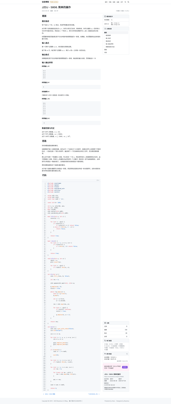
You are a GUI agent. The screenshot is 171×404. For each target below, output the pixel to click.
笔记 (115, 333)
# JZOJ (127, 11)
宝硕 (105, 381)
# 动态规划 (114, 346)
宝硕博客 (45, 2)
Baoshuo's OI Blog (62, 401)
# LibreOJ (107, 346)
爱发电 (124, 367)
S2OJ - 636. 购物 (50, 394)
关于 (122, 2)
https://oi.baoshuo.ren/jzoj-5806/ (114, 376)
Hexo (113, 401)
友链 (118, 2)
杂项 (115, 336)
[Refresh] (127, 353)
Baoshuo (126, 401)
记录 (115, 326)
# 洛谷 (106, 344)
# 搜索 (118, 11)
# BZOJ (122, 348)
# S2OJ (111, 344)
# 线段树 (111, 348)
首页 (106, 2)
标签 (114, 2)
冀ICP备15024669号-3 (75, 401)
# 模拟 (106, 348)
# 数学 (116, 344)
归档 (110, 2)
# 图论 (122, 11)
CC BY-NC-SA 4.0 (109, 385)
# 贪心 (117, 348)
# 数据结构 (121, 346)
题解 (51, 11)
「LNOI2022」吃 (93, 394)
